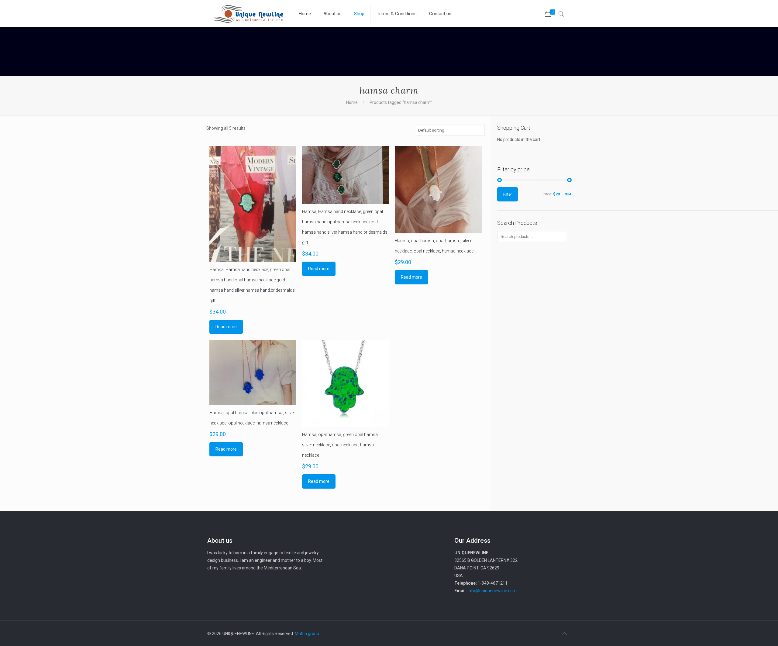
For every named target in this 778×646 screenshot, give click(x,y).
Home (352, 102)
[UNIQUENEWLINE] (248, 13)
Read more (226, 326)
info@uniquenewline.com (492, 590)
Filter (507, 194)
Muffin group (307, 633)
